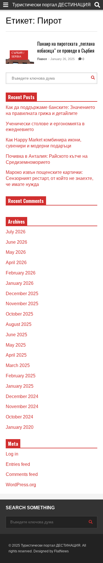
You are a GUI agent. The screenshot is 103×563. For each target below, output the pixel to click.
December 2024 (22, 396)
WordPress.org (21, 484)
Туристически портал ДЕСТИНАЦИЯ (51, 4)
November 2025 (22, 303)
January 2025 (19, 386)
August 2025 (18, 324)
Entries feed (18, 464)
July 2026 (15, 231)
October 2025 (19, 314)
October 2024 (19, 416)
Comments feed (22, 474)
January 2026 (19, 283)
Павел (42, 59)
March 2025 (18, 365)
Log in (12, 453)
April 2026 (16, 262)
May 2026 (16, 252)
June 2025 (16, 334)
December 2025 (22, 293)
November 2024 (22, 406)
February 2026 (20, 272)
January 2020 (19, 427)
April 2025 (16, 355)
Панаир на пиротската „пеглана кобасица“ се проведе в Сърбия (66, 47)
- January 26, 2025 (61, 59)
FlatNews (61, 551)
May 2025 (16, 345)
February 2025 (20, 375)
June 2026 (16, 242)
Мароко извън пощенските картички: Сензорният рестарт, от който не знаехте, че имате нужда (49, 178)
